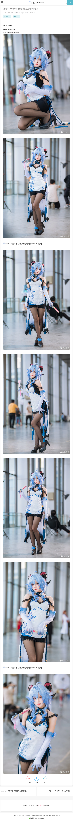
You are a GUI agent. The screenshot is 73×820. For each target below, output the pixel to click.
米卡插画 (7, 13)
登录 (70, 2)
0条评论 (32, 13)
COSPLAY (7, 16)
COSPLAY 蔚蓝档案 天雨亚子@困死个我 (14, 791)
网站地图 (45, 815)
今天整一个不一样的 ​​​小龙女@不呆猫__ (59, 791)
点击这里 (41, 805)
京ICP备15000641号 (54, 815)
